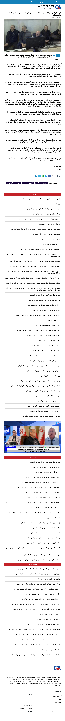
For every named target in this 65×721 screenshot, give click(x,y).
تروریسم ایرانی (41, 183)
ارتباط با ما (29, 699)
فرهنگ (59, 705)
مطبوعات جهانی (57, 702)
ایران (60, 714)
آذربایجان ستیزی (28, 183)
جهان (60, 699)
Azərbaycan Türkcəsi (54, 2)
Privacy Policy (28, 705)
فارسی (42, 2)
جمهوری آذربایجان (56, 711)
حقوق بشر (58, 708)
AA (57, 56)
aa (54, 56)
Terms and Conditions (25, 708)
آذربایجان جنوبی (57, 696)
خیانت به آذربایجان (13, 183)
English (33, 2)
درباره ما (30, 702)
